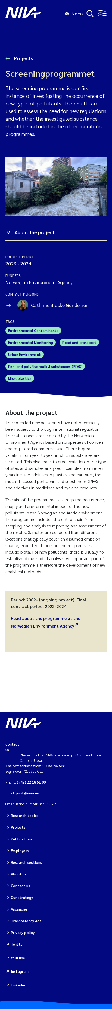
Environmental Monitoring (30, 342)
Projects (23, 58)
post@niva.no (27, 793)
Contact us (20, 885)
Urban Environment (24, 354)
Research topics (25, 815)
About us (18, 874)
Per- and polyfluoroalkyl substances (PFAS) (45, 366)
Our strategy (22, 897)
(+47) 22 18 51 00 (31, 782)
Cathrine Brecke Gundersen (60, 305)
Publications (22, 839)
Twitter (17, 944)
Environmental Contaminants (33, 330)
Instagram (20, 971)
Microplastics (20, 378)
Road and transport (79, 342)
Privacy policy (23, 932)
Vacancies (19, 909)
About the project (35, 232)
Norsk (77, 13)
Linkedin (18, 985)
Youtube (18, 957)
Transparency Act (26, 920)
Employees (20, 850)
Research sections (26, 862)
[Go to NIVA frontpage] (33, 13)
